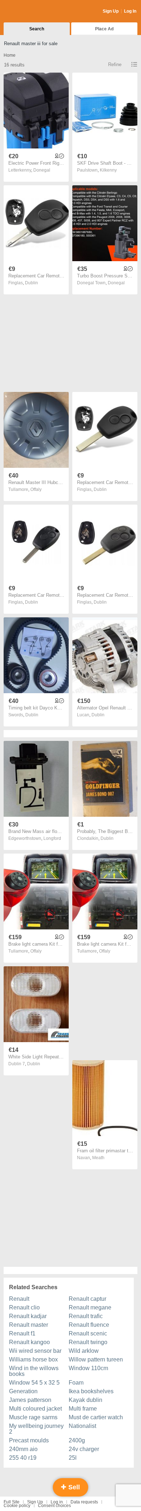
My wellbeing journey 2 (36, 1429)
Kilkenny (108, 170)
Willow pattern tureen (96, 1359)
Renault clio (24, 1307)
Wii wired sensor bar (35, 1351)
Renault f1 (22, 1333)
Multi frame (83, 1409)
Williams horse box (33, 1359)
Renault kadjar (28, 1316)
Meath (98, 1157)
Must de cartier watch (96, 1417)
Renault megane (90, 1307)
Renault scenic (88, 1333)
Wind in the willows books (34, 1371)
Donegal (41, 170)
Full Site (12, 1501)
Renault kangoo (29, 1342)
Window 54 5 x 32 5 (34, 1383)
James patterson (30, 1400)
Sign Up (111, 11)
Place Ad (104, 28)
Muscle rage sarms (33, 1417)
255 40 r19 (23, 1458)
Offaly (36, 489)
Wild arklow (84, 1351)
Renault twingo (88, 1342)
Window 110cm (88, 1368)
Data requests (84, 1501)
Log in (57, 1501)
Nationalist (82, 1426)
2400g (77, 1440)
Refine (114, 64)
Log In (130, 11)
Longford (52, 838)
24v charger (84, 1449)
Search (36, 28)
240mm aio (23, 1449)
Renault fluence (89, 1325)
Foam (76, 1383)
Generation (23, 1391)
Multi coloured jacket (35, 1409)
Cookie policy (17, 1505)
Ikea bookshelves (91, 1391)
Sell (73, 1487)
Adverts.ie (32, 12)
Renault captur (87, 1299)
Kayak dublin (85, 1400)
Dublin (31, 282)
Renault (19, 1299)
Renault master (28, 1325)
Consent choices (54, 1505)
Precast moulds (29, 1440)
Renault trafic (86, 1316)
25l (73, 1458)
